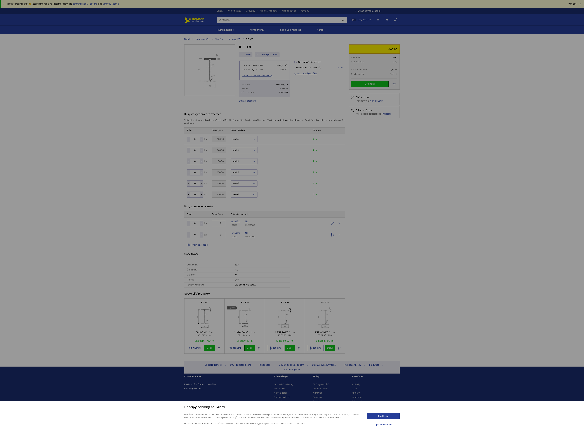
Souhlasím (383, 416)
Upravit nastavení (383, 425)
